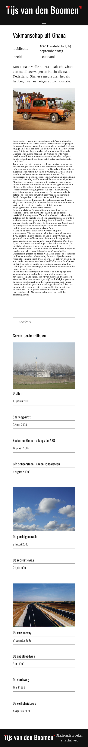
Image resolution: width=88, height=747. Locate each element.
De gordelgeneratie (25, 536)
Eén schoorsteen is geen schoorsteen (36, 464)
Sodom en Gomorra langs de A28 (34, 440)
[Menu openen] (44, 22)
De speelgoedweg (24, 656)
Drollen (17, 393)
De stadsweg (21, 679)
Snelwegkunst (22, 417)
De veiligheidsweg (24, 703)
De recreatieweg (23, 560)
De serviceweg (22, 632)
